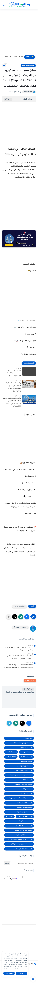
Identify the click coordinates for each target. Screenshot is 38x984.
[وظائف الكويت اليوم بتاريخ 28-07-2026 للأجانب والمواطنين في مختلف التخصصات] (29, 399)
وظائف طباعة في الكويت (25, 803)
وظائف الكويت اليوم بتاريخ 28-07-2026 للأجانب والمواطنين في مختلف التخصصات (12, 402)
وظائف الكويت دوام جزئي (25, 766)
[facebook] (28, 723)
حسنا (21, 973)
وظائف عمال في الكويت (25, 807)
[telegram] (9, 723)
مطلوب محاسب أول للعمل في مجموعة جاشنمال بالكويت (13, 57)
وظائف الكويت (11, 757)
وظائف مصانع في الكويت (24, 835)
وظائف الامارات (27, 752)
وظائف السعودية (27, 757)
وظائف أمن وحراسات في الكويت (22, 743)
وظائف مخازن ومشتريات (24, 826)
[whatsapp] (15, 723)
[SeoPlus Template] (34, 964)
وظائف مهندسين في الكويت (23, 848)
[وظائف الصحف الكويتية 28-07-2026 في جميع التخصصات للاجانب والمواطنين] (29, 384)
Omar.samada (27, 92)
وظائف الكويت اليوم (28, 65)
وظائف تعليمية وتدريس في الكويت (21, 775)
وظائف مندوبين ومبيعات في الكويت (21, 844)
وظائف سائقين (28, 780)
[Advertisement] (19, 32)
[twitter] (22, 723)
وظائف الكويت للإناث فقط (24, 770)
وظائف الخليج (12, 752)
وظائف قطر (9, 816)
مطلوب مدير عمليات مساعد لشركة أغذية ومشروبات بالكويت (14, 373)
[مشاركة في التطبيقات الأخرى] (8, 616)
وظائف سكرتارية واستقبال (24, 784)
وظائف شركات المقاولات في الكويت (21, 798)
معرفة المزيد (9, 973)
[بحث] (3, 4)
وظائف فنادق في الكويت (25, 812)
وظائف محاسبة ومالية (25, 821)
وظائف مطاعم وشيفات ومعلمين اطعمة (19, 839)
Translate (19, 879)
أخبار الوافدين (28, 738)
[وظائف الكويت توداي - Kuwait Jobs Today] (19, 5)
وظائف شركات (28, 789)
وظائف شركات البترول (25, 793)
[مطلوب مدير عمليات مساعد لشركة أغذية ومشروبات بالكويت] (29, 371)
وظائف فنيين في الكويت (25, 816)
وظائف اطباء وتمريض (25, 747)
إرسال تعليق (28, 689)
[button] (26, 616)
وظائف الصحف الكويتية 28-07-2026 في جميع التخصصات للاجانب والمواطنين (11, 387)
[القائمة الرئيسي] (34, 4)
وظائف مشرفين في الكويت (24, 830)
